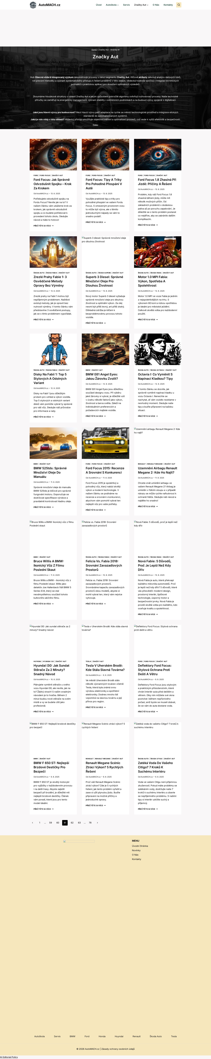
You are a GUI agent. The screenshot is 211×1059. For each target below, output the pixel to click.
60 (57, 822)
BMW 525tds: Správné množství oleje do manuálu (50, 472)
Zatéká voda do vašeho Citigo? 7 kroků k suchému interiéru (155, 767)
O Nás (156, 5)
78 (90, 822)
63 (79, 822)
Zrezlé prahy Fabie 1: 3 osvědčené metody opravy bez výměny (50, 281)
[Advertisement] (105, 28)
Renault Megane (155, 464)
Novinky (136, 850)
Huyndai (37, 661)
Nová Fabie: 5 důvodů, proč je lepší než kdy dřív (154, 565)
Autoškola (39, 1036)
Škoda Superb (104, 273)
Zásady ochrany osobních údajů (118, 1049)
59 (50, 822)
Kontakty (168, 5)
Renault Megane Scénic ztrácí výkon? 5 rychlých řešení (104, 767)
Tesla (88, 661)
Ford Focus (45, 175)
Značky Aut (57, 175)
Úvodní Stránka (140, 846)
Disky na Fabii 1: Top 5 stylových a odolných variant (50, 378)
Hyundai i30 (48, 661)
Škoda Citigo (156, 759)
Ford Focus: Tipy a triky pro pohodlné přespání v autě (104, 184)
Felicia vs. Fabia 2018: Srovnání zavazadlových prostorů (104, 565)
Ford (36, 175)
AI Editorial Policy (9, 1057)
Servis (126, 5)
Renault (142, 464)
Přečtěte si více (43, 226)
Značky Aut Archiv (108, 125)
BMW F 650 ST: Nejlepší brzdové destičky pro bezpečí (51, 767)
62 (72, 822)
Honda (102, 1036)
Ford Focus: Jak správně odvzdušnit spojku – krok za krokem (52, 184)
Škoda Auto (39, 273)
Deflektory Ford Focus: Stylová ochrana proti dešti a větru (155, 670)
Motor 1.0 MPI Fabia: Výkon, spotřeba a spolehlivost (153, 281)
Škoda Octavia (157, 370)
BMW (88, 370)
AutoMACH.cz (42, 193)
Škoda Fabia (51, 273)
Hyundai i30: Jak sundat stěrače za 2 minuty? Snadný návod (51, 670)
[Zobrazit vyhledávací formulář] (178, 4)
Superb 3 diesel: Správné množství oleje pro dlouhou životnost (104, 281)
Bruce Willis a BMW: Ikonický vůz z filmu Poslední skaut (49, 565)
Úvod (98, 5)
